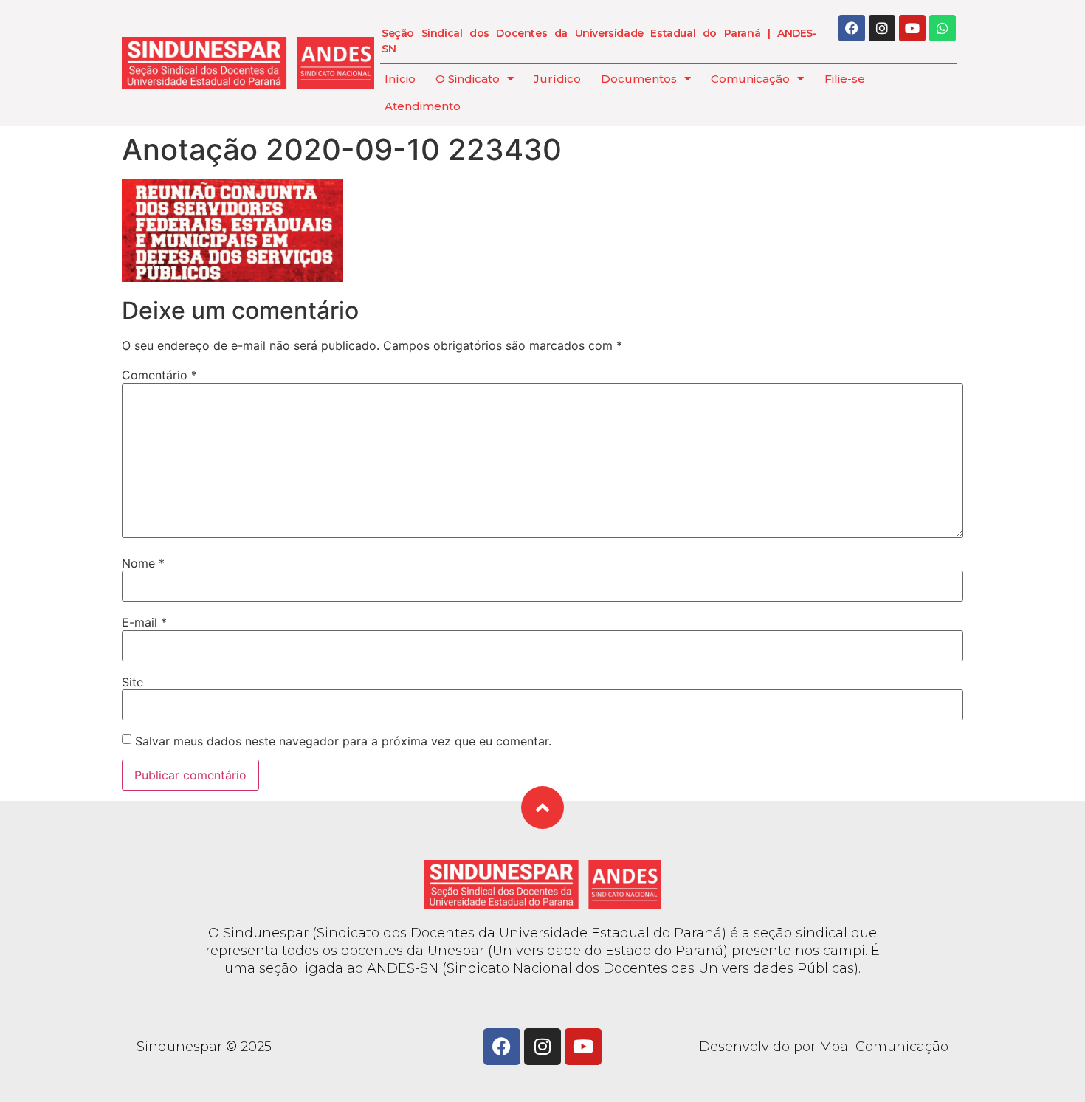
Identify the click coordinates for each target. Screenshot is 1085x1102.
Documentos (639, 79)
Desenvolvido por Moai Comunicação (823, 1047)
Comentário (159, 375)
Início (400, 79)
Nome (143, 563)
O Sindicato (467, 79)
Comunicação (750, 79)
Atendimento (423, 106)
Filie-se (844, 79)
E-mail (144, 622)
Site (132, 682)
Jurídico (557, 79)
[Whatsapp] (942, 28)
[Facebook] (851, 28)
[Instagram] (882, 28)
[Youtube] (912, 28)
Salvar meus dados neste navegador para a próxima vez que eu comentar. (343, 741)
